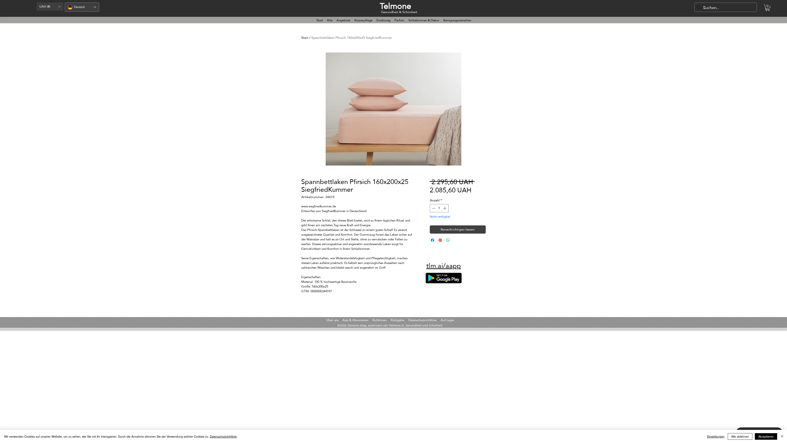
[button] (50, 6)
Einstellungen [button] (715, 436)
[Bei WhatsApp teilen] (448, 240)
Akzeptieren (766, 436)
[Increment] (445, 208)
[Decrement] (433, 208)
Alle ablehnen (740, 436)
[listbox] (50, 6)
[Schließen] (782, 436)
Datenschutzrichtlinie (223, 436)
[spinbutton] (439, 208)
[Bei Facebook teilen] (432, 240)
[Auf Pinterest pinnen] (440, 240)
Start (304, 37)
